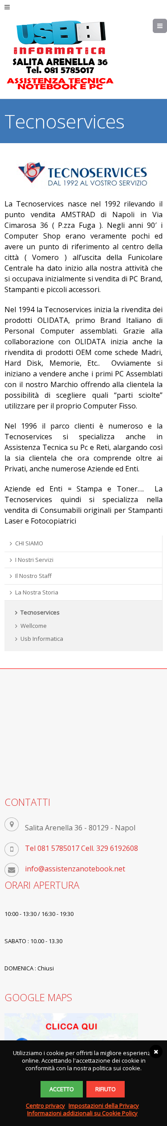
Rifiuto (105, 1089)
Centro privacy (45, 1105)
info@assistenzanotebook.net (75, 869)
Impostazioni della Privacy (104, 1105)
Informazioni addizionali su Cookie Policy (82, 1113)
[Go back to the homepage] (60, 55)
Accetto (61, 1089)
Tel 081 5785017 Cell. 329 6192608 (81, 848)
